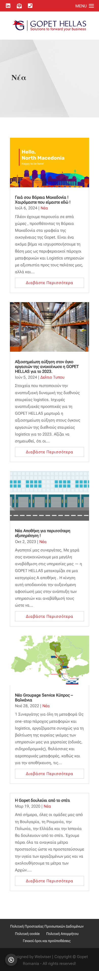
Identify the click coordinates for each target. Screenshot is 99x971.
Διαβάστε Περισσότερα (49, 282)
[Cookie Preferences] (11, 960)
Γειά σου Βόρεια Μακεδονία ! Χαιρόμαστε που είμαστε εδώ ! (43, 200)
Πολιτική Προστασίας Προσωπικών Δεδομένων (47, 926)
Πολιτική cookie (27, 934)
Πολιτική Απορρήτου (62, 934)
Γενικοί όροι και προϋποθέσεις (47, 941)
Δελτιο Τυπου (52, 377)
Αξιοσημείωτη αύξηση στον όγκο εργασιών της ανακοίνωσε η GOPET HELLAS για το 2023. (47, 366)
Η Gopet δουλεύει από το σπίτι (42, 800)
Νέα (44, 208)
